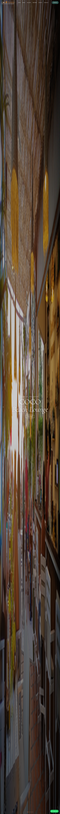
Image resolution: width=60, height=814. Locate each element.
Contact (46, 2)
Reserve (55, 2)
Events (40, 2)
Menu (24, 2)
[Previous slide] (3, 407)
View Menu (30, 416)
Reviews (35, 2)
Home (19, 2)
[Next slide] (56, 407)
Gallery (29, 2)
